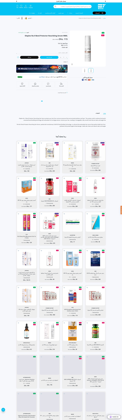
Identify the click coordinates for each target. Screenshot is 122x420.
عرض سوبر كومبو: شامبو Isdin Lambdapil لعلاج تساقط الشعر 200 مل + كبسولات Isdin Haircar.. (49, 237)
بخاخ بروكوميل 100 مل (72, 344)
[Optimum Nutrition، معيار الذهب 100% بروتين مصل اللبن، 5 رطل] (26, 365)
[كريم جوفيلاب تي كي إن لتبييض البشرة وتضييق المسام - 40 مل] (26, 151)
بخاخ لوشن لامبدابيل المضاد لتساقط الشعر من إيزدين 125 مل (95, 200)
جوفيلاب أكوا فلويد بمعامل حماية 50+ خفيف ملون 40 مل (26, 310)
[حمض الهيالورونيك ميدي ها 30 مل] (49, 331)
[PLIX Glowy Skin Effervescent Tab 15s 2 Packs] (26, 222)
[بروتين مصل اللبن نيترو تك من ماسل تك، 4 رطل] (95, 402)
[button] (105, 1)
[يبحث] (55, 6)
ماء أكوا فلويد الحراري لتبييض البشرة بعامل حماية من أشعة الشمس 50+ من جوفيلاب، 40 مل (26, 274)
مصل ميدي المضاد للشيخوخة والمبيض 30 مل (72, 165)
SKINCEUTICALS (26, 342)
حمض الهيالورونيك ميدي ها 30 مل (49, 344)
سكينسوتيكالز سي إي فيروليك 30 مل (26, 344)
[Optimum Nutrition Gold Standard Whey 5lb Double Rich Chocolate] (26, 402)
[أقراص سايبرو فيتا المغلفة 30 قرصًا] (72, 222)
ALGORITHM (72, 235)
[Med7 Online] (102, 6)
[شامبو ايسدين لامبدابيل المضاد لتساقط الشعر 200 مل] (49, 259)
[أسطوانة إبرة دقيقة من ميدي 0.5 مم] (72, 402)
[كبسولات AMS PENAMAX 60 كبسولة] (49, 186)
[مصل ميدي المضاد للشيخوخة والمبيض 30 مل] (72, 151)
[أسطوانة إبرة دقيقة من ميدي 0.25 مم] (49, 365)
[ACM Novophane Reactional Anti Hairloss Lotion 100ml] (72, 295)
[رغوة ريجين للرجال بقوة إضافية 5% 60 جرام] (95, 259)
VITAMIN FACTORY (95, 163)
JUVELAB (26, 162)
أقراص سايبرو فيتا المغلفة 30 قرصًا (72, 237)
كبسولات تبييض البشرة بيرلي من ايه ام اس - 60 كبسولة (49, 165)
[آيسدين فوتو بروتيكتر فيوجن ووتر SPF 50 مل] (26, 186)
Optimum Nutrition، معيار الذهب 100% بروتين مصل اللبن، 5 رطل (26, 380)
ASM (95, 271)
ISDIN (95, 198)
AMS (49, 162)
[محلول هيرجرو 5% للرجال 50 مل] (95, 222)
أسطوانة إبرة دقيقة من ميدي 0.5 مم (72, 416)
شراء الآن (29, 57)
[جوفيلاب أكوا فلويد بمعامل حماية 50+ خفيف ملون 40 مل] (26, 295)
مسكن (104, 18)
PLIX (27, 234)
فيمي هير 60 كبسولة (95, 165)
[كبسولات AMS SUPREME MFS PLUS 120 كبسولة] (72, 365)
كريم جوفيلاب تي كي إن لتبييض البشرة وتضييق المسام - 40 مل (26, 165)
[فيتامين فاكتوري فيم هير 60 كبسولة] (95, 295)
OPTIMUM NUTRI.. (26, 377)
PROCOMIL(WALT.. (72, 342)
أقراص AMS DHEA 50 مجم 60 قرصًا (95, 344)
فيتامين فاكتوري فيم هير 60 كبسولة (95, 310)
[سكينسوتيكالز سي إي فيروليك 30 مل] (26, 331)
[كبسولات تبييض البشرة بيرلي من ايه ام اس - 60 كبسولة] (49, 151)
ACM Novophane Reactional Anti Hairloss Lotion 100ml (72, 310)
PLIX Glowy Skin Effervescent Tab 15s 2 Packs (26, 237)
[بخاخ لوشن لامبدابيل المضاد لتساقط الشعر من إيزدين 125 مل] (95, 186)
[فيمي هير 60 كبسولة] (95, 151)
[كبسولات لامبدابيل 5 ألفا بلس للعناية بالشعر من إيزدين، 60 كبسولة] (72, 186)
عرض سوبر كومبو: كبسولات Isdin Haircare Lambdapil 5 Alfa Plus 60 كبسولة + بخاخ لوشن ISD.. (95, 380)
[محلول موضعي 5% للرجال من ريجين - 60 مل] (49, 402)
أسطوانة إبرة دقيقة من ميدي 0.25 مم (49, 380)
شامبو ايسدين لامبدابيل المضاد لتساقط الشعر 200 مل (49, 274)
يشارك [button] (64, 61)
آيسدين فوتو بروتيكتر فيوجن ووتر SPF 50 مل (27, 200)
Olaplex (64, 47)
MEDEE (72, 162)
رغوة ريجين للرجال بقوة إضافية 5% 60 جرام (95, 274)
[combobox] (72, 6)
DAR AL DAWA (95, 235)
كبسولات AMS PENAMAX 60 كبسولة (49, 201)
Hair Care (60, 43)
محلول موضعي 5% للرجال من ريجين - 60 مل (49, 416)
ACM (72, 307)
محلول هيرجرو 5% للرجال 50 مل (95, 237)
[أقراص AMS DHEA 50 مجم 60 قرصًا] (95, 331)
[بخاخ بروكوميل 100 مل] (72, 331)
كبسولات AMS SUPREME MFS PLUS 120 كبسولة (72, 380)
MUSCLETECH (95, 413)
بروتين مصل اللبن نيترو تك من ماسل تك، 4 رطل (95, 416)
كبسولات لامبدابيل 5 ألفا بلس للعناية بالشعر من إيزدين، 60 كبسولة (72, 200)
